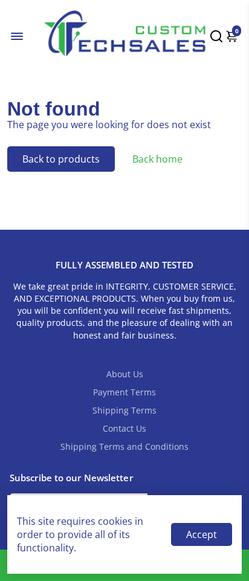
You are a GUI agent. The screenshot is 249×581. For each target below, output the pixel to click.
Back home (157, 159)
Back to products (61, 159)
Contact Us (124, 428)
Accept (201, 534)
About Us (124, 374)
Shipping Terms (124, 410)
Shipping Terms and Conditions (124, 446)
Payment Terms (124, 392)
